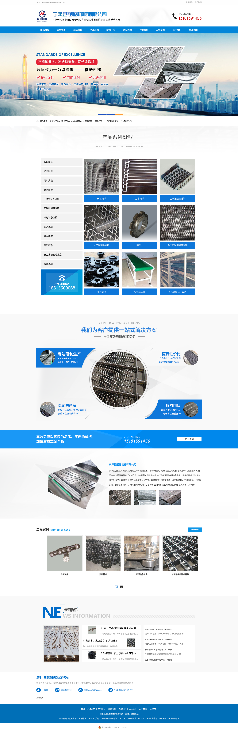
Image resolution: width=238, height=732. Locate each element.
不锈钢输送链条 (111, 121)
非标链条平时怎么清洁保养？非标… (159, 638)
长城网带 (48, 162)
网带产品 (48, 180)
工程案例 (160, 30)
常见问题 (127, 30)
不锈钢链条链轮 (51, 199)
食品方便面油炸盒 (53, 254)
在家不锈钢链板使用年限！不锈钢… (159, 648)
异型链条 (61, 30)
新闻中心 (110, 30)
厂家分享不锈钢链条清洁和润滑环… (121, 628)
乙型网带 (48, 171)
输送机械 (77, 30)
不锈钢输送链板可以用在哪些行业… (159, 628)
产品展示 (94, 30)
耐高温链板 (76, 121)
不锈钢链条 (88, 121)
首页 (83, 709)
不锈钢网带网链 (51, 208)
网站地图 (198, 2)
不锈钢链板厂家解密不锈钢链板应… (159, 658)
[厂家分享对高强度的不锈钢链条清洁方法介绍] (131, 643)
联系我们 (193, 30)
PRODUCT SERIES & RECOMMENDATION (119, 146)
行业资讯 (144, 30)
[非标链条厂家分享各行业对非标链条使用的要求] (92, 655)
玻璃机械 (48, 264)
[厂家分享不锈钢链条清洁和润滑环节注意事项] (92, 630)
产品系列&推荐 (119, 137)
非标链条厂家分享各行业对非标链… (121, 653)
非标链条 (99, 121)
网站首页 (44, 30)
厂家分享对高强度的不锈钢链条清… (103, 640)
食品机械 (48, 236)
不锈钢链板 (54, 121)
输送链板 (65, 121)
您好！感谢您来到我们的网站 (52, 677)
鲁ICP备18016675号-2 (169, 718)
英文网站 (189, 2)
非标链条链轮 (50, 217)
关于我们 (177, 30)
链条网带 (48, 190)
